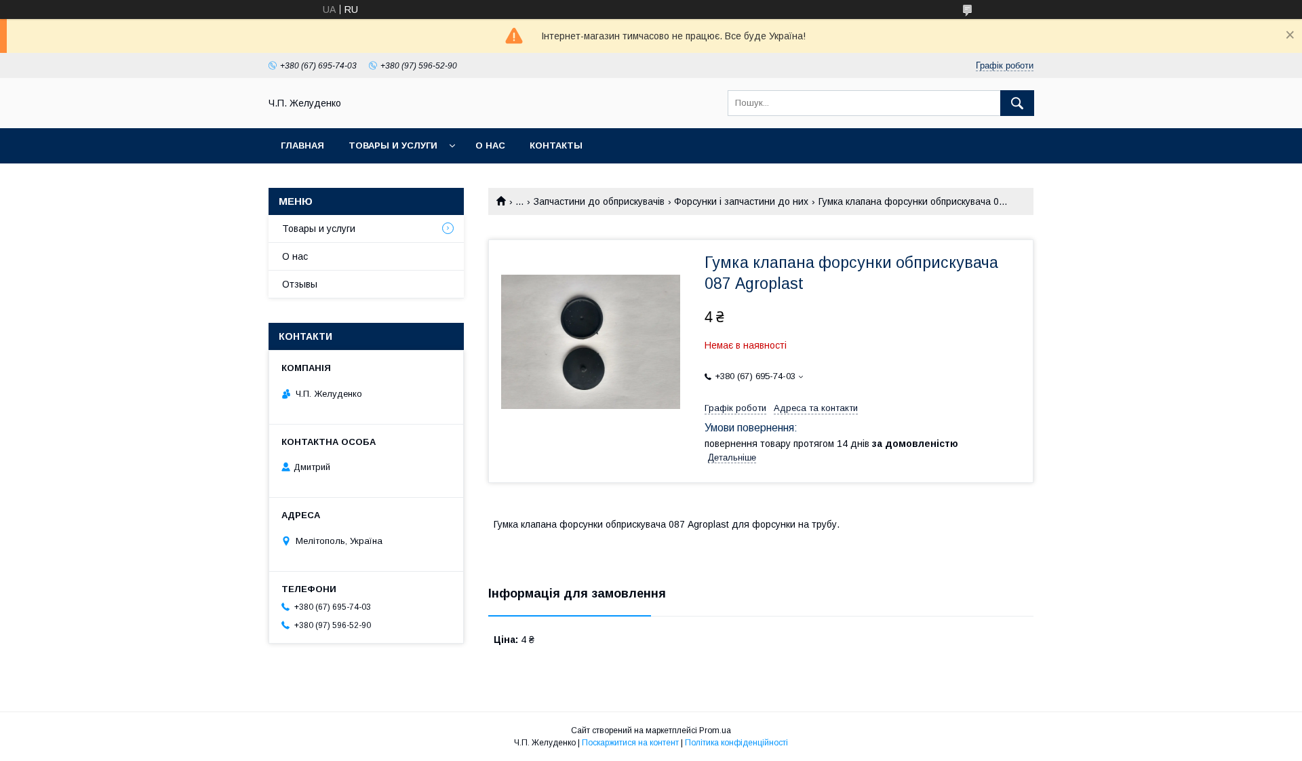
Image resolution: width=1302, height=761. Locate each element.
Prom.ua (715, 730)
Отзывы (299, 284)
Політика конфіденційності (736, 742)
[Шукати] (1017, 103)
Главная (302, 145)
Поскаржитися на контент (630, 742)
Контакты (556, 145)
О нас (490, 145)
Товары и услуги (393, 145)
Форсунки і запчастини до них (741, 201)
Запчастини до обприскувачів (599, 201)
